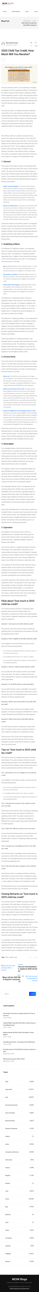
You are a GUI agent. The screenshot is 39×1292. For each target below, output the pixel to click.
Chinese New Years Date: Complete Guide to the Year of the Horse (19, 1014)
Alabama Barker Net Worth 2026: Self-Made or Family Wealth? (18, 1033)
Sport (19, 1222)
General (19, 1183)
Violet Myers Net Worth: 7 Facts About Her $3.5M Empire (19, 1042)
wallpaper (19, 1253)
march (19, 1199)
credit (11, 957)
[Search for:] (16, 994)
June (19, 1191)
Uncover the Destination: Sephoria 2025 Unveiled (27, 969)
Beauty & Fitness (19, 1120)
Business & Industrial (19, 1128)
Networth (19, 1214)
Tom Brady (19, 1238)
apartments (19, 1089)
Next (19, 975)
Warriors (19, 1261)
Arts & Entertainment (19, 1105)
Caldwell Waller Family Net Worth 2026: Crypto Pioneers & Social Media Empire (19, 1024)
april (19, 1097)
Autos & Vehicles (19, 1113)
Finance (19, 1167)
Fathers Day (19, 1160)
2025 (6, 957)
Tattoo (19, 1230)
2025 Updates (16, 11)
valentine (19, 1246)
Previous (20, 964)
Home (5, 11)
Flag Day (19, 1175)
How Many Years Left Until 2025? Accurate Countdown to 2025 (19, 1050)
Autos (27, 11)
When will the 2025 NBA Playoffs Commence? (11, 979)
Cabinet (19, 1136)
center (19, 1144)
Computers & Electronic (19, 1152)
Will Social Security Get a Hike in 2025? (14, 1059)
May (19, 1206)
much (15, 957)
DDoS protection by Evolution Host (19, 1288)
